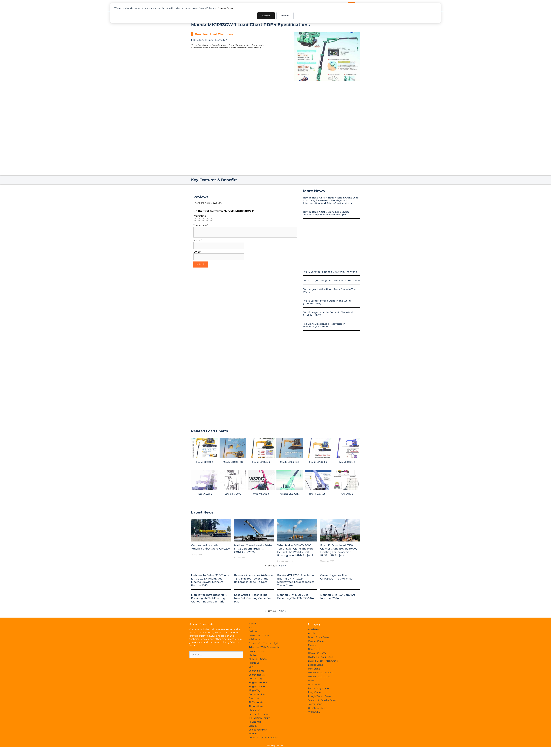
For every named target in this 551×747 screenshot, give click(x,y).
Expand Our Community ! (263, 643)
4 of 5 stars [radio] (207, 219)
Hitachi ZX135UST (318, 494)
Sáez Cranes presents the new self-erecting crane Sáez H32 (253, 598)
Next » (282, 565)
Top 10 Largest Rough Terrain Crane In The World (331, 280)
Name (197, 240)
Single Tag (255, 690)
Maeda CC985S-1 (204, 462)
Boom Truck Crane (318, 637)
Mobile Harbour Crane (320, 672)
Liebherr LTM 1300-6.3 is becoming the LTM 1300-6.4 (295, 596)
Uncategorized (316, 708)
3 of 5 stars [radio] (203, 219)
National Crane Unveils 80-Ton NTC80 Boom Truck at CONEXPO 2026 (253, 549)
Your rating (199, 216)
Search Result (257, 674)
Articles (253, 631)
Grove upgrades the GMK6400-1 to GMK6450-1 (337, 577)
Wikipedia (254, 639)
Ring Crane (314, 692)
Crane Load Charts (259, 635)
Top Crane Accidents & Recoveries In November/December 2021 (324, 325)
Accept (266, 15)
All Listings (255, 721)
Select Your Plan (258, 729)
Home (252, 623)
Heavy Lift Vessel (317, 653)
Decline (285, 15)
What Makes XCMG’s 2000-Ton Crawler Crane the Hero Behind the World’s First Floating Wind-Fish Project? (295, 550)
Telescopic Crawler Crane (322, 700)
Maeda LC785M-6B (289, 462)
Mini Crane (314, 668)
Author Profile (257, 694)
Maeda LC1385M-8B (233, 462)
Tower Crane (315, 704)
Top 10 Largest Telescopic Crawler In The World (330, 271)
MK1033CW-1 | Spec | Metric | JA (209, 40)
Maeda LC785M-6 (318, 462)
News (252, 627)
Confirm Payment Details (263, 737)
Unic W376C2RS (261, 494)
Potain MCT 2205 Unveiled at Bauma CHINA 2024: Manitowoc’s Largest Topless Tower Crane (296, 580)
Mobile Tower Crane (319, 676)
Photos (253, 655)
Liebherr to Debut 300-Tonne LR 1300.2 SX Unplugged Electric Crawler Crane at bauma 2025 (210, 580)
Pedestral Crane (317, 684)
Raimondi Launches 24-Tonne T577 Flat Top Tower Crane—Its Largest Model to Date (253, 579)
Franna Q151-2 (346, 494)
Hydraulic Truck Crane (320, 657)
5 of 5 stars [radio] (211, 219)
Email (197, 251)
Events (312, 645)
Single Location (257, 686)
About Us (254, 662)
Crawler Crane (316, 641)
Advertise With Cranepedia (264, 647)
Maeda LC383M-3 (346, 462)
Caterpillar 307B (233, 494)
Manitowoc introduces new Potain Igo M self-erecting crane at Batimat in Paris (209, 598)
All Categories (256, 702)
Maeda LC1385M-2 (261, 462)
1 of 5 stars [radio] (195, 219)
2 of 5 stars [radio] (199, 219)
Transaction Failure (259, 718)
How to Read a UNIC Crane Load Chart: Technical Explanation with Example (326, 213)
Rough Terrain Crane (319, 696)
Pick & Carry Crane (318, 688)
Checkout (254, 710)
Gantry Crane (315, 649)
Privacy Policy (225, 8)
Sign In (253, 725)
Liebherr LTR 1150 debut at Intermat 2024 (337, 596)
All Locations (256, 706)
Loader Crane (315, 664)
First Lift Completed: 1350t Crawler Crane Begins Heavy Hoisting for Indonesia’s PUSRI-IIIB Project (338, 550)
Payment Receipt (259, 714)
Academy (313, 629)
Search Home (256, 670)
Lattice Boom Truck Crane (323, 660)
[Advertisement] (327, 105)
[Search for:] (216, 654)
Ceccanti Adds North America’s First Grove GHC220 (210, 547)
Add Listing (255, 678)
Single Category (258, 682)
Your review (200, 225)
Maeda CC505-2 (204, 494)
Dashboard (255, 698)
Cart (251, 666)
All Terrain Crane (258, 659)
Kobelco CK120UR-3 (290, 494)
